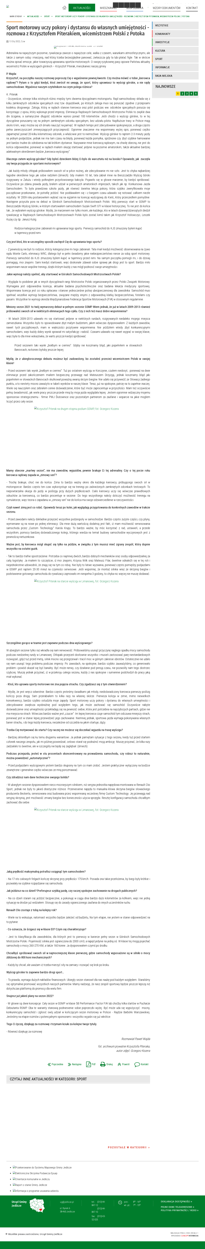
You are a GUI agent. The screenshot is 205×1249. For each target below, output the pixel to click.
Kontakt (140, 1063)
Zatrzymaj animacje (115, 5)
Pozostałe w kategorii (127, 1147)
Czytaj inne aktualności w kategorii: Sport (48, 1079)
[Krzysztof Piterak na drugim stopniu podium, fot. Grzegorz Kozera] (78, 436)
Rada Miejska (163, 75)
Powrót (123, 1063)
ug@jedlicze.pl (67, 1202)
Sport (159, 59)
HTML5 (143, 1234)
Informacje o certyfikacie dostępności (102, 1234)
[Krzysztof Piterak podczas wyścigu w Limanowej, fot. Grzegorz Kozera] (78, 837)
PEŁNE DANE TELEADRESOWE (176, 1207)
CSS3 (148, 1234)
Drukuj (106, 1063)
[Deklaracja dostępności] (127, 5)
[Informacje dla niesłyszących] (132, 5)
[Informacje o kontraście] (138, 5)
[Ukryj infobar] (202, 1245)
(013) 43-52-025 (98, 1218)
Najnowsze (166, 86)
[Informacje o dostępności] (121, 5)
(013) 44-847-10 (98, 1210)
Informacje (162, 67)
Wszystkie (161, 25)
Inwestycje (162, 42)
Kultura (160, 50)
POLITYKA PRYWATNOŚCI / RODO (179, 1210)
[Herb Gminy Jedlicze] (7, 6)
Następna (73, 1063)
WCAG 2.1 (157, 1233)
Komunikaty (162, 33)
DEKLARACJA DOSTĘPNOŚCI (175, 1201)
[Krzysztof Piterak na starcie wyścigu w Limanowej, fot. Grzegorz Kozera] (78, 608)
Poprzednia (54, 1063)
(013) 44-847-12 (98, 1203)
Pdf (90, 1063)
